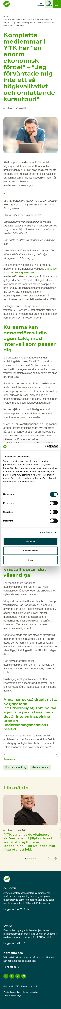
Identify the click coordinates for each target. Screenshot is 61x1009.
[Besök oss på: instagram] (17, 976)
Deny (30, 560)
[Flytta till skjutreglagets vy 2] (27, 858)
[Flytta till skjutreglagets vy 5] (33, 858)
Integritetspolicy (30, 992)
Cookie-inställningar (13, 996)
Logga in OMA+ (12, 943)
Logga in (49, 5)
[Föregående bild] (49, 858)
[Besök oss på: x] (11, 976)
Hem (5, 17)
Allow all (30, 541)
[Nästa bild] (55, 858)
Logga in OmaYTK (14, 909)
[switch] (54, 503)
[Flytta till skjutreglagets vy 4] (31, 858)
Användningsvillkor (12, 992)
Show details (45, 532)
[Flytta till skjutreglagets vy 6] (35, 858)
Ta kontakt (9, 967)
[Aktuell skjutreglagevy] (25, 858)
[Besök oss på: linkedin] (23, 976)
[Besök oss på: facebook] (5, 976)
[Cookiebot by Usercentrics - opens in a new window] (45, 447)
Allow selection (30, 550)
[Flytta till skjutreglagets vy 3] (29, 858)
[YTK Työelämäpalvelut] (6, 4)
